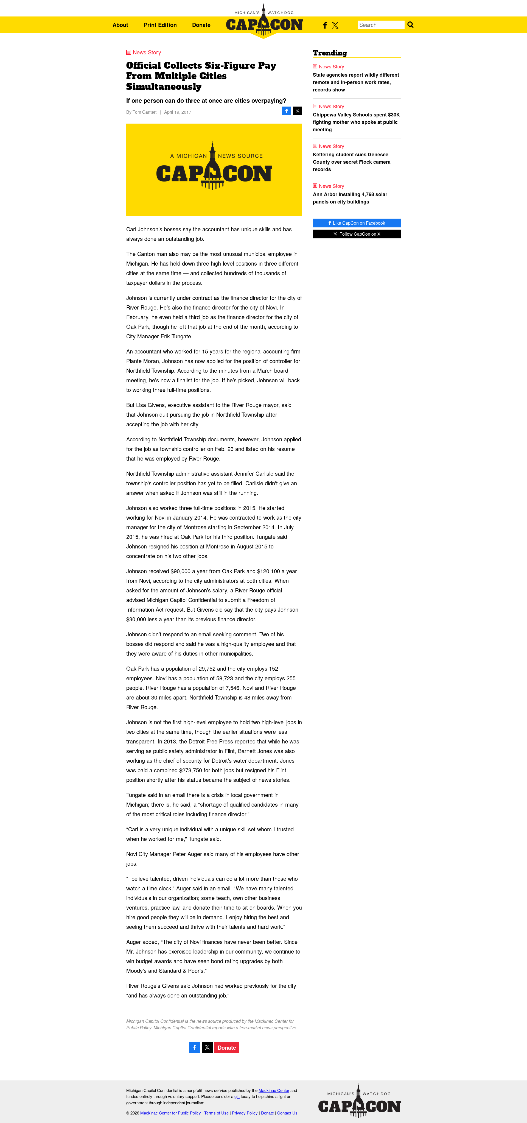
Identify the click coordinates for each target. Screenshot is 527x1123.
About (120, 25)
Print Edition (160, 25)
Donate (201, 25)
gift (237, 1096)
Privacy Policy (245, 1113)
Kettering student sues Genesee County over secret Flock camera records (352, 162)
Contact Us (287, 1113)
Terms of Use (216, 1113)
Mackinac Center (274, 1090)
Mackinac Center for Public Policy (170, 1113)
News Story (147, 52)
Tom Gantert (144, 112)
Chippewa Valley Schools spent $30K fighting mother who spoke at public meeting (356, 122)
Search (410, 25)
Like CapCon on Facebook (358, 223)
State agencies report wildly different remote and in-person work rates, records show (356, 82)
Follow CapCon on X (359, 234)
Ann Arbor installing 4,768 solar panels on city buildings (350, 198)
